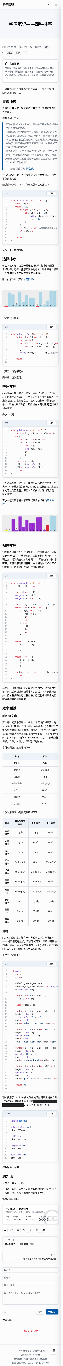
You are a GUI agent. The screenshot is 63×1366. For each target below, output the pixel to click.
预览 (40, 1311)
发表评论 (52, 1311)
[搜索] (49, 4)
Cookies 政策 (30, 1358)
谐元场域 (8, 5)
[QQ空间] (5, 1230)
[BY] (40, 1219)
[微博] (11, 1230)
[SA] (46, 1219)
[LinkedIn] (37, 1230)
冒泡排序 (30, 168)
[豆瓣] (18, 1230)
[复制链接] (43, 1230)
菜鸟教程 (28, 279)
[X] (24, 1230)
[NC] (43, 1219)
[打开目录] (53, 1350)
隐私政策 (43, 1358)
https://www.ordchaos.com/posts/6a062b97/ (25, 1211)
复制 (51, 193)
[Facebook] (30, 1230)
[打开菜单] (55, 4)
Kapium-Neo (29, 1354)
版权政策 (18, 1358)
